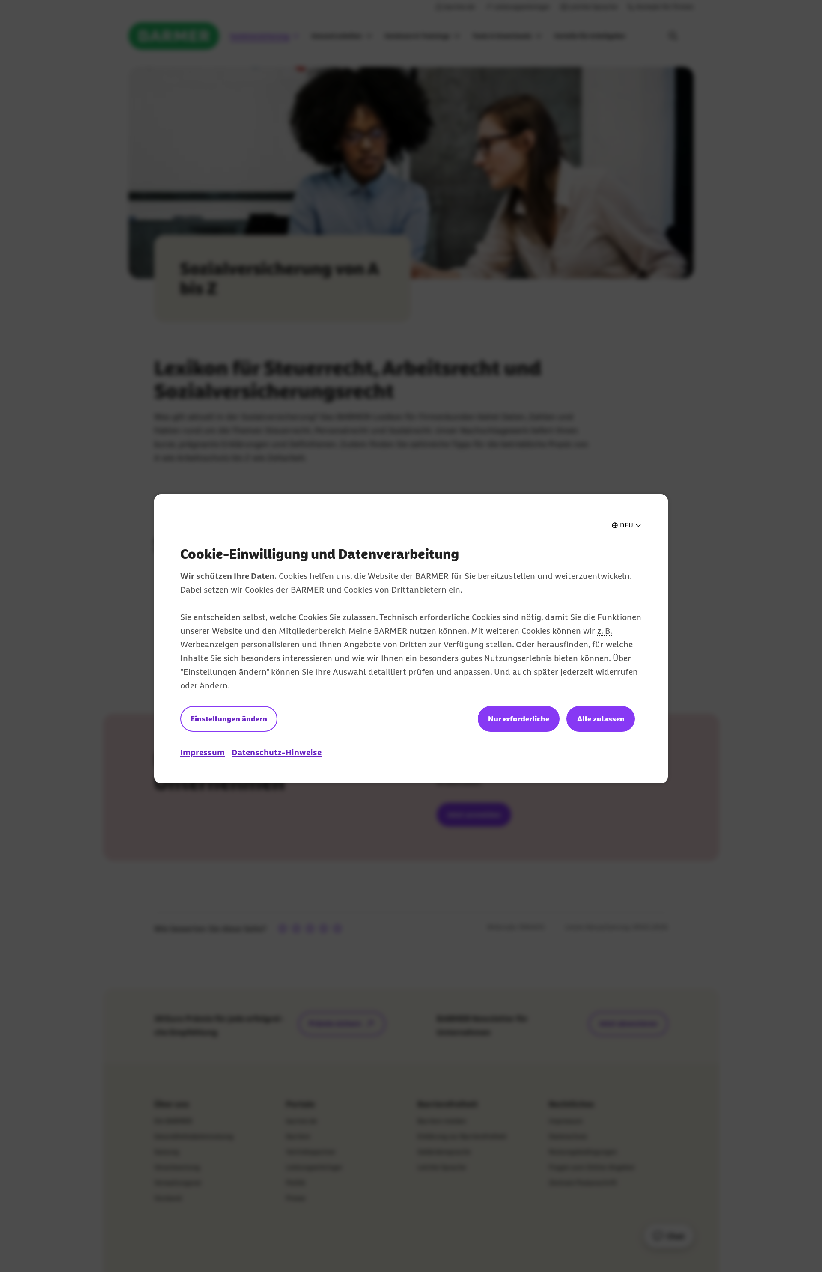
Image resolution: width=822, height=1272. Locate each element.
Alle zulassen (601, 719)
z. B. (604, 630)
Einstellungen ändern (229, 719)
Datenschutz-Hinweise (277, 752)
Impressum (202, 752)
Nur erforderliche (518, 719)
